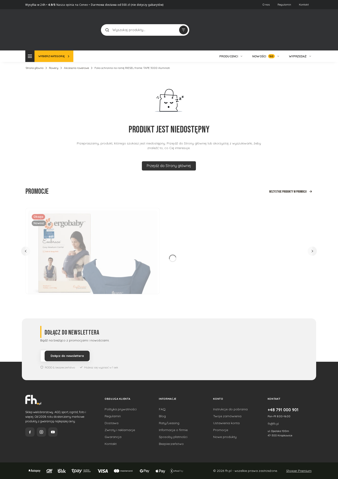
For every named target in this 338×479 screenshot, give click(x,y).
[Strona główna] (42, 29)
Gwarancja (113, 437)
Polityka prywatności (121, 409)
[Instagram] (41, 432)
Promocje (220, 430)
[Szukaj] (107, 29)
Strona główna (34, 68)
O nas (266, 4)
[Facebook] (29, 432)
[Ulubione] (308, 30)
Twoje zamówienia (227, 416)
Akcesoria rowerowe (76, 68)
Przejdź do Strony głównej (169, 165)
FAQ (162, 409)
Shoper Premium (299, 471)
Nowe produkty (225, 437)
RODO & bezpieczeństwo (60, 367)
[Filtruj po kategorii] (183, 30)
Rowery (53, 68)
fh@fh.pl (273, 424)
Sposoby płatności (173, 437)
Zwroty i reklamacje (120, 430)
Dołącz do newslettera (67, 356)
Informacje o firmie (173, 430)
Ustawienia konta (226, 423)
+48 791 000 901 (283, 409)
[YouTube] (52, 432)
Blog (162, 416)
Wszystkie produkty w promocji (287, 192)
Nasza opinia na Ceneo (71, 5)
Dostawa (111, 423)
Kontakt (304, 4)
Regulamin (284, 4)
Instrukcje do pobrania (230, 409)
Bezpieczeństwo (171, 444)
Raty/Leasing (169, 423)
